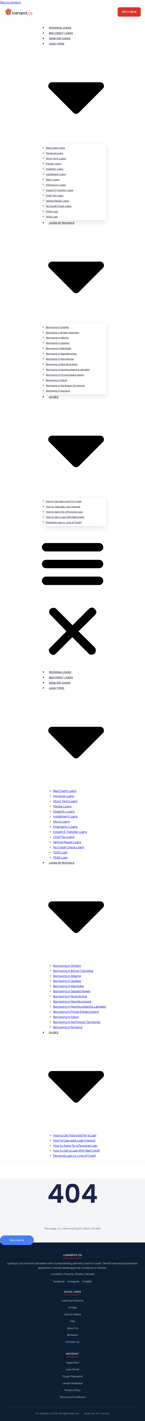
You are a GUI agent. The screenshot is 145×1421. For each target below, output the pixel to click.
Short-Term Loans (56, 158)
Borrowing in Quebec (58, 343)
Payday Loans (53, 163)
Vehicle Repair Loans (57, 200)
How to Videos (72, 1314)
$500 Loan (52, 216)
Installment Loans (56, 174)
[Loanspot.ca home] (19, 12)
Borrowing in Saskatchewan (61, 353)
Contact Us (72, 1341)
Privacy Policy (73, 1390)
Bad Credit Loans (61, 33)
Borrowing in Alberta (57, 337)
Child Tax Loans (54, 195)
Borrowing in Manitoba (58, 348)
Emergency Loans (56, 184)
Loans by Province (72, 1300)
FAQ (72, 1321)
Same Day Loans (60, 38)
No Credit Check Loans (59, 206)
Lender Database (72, 1383)
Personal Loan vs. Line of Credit (64, 522)
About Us (72, 1328)
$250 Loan (52, 211)
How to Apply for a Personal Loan (64, 511)
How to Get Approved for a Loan (64, 501)
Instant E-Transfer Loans (59, 190)
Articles (72, 1307)
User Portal (72, 1369)
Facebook (59, 1281)
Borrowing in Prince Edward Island (65, 374)
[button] (72, 597)
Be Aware (72, 1335)
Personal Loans (60, 27)
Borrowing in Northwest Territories (65, 385)
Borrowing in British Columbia (62, 332)
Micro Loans (53, 179)
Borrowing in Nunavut (58, 390)
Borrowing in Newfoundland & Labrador (68, 369)
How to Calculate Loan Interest (63, 506)
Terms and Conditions (72, 1397)
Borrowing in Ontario (57, 327)
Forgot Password (72, 1376)
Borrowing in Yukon (57, 380)
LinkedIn (87, 1281)
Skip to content (10, 2)
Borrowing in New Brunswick (62, 364)
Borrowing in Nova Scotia (60, 359)
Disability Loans (54, 169)
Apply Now (72, 1362)
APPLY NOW (129, 11)
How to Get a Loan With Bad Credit (65, 517)
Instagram (73, 1281)
